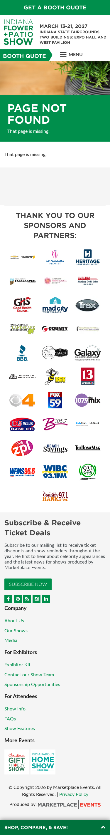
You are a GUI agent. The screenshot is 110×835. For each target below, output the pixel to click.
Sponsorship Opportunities (32, 684)
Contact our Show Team (29, 675)
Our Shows (16, 630)
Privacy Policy (73, 794)
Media (10, 640)
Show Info (15, 709)
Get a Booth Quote (55, 7)
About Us (14, 620)
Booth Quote (24, 56)
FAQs (10, 719)
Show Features (19, 728)
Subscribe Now (28, 584)
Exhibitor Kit (17, 665)
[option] (55, 101)
